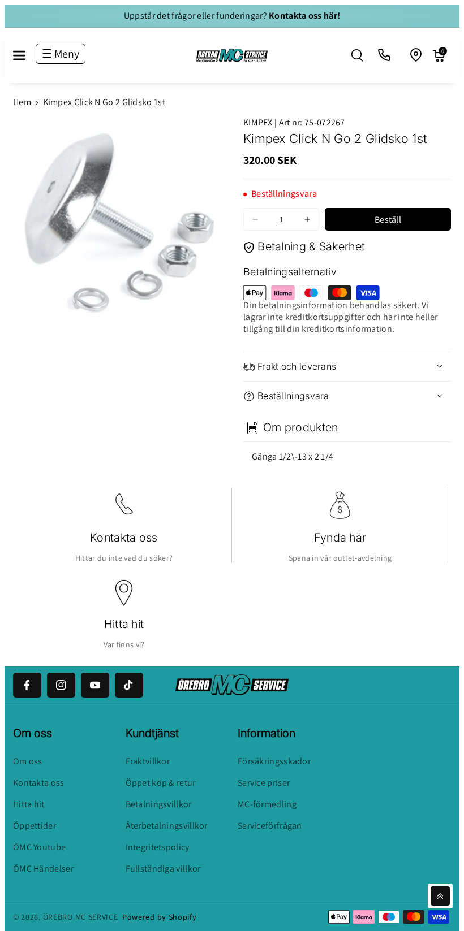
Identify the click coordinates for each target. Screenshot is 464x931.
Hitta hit (124, 624)
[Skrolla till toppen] (440, 896)
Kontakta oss (124, 537)
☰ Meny (60, 53)
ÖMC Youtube (39, 847)
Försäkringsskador (274, 761)
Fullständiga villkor (163, 868)
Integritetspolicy (158, 847)
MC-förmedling (267, 804)
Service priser (264, 783)
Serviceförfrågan (270, 826)
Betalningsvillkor (159, 804)
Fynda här (340, 537)
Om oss (27, 761)
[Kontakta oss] (384, 55)
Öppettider (34, 826)
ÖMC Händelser (43, 868)
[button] (25, 55)
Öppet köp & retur (161, 783)
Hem (22, 102)
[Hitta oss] (416, 55)
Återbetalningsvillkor (167, 826)
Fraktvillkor (148, 761)
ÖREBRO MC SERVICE (80, 917)
